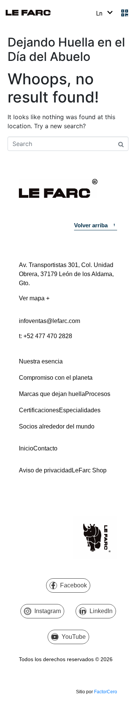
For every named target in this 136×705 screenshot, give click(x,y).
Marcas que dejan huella (52, 394)
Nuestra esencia (41, 361)
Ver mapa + (34, 298)
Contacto (45, 448)
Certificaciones (39, 410)
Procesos (97, 394)
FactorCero (105, 691)
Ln (99, 13)
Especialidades (79, 410)
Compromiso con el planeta (56, 377)
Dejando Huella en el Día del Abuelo (66, 49)
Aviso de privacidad (45, 470)
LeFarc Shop (89, 470)
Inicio (26, 448)
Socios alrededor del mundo (56, 426)
